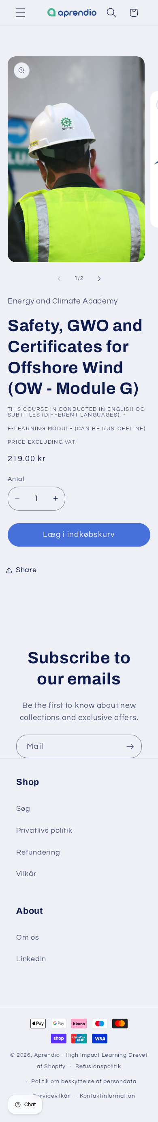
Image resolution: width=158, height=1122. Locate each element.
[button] (20, 13)
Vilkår (26, 874)
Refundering (38, 852)
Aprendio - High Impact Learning (80, 1055)
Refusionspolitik (98, 1066)
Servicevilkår (51, 1096)
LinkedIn (31, 959)
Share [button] (26, 570)
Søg (23, 808)
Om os (27, 937)
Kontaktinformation (107, 1096)
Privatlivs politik (44, 830)
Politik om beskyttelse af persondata (84, 1081)
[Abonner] (130, 746)
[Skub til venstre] (59, 279)
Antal (16, 479)
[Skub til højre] (99, 279)
